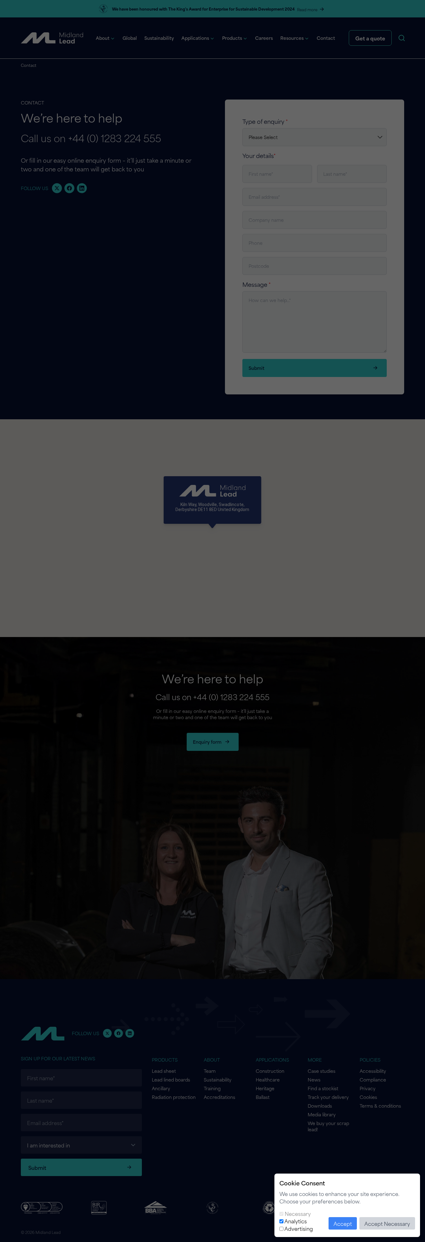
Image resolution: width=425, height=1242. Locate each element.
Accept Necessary (387, 1223)
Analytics (295, 1221)
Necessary (298, 1213)
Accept (343, 1223)
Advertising (298, 1228)
